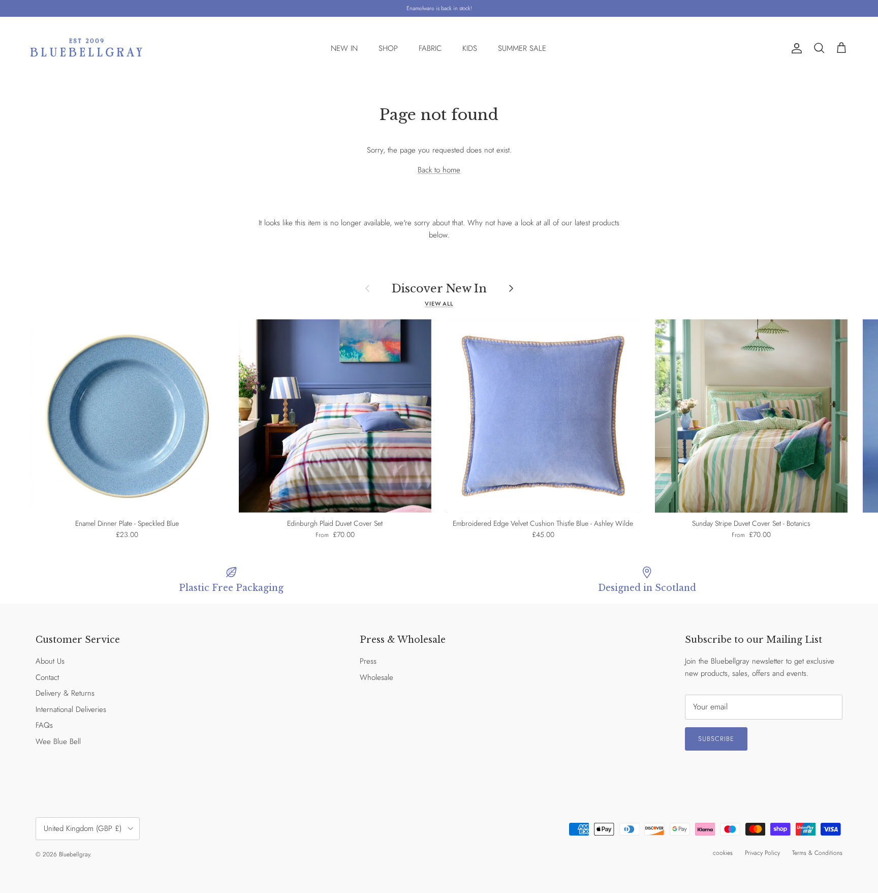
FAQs (44, 725)
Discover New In (439, 288)
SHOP (388, 48)
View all (439, 304)
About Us (50, 661)
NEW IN (344, 48)
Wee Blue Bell (58, 741)
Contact (47, 677)
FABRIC (430, 48)
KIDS (469, 48)
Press (368, 661)
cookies (723, 852)
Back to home (439, 169)
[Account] (795, 48)
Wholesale (376, 677)
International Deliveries (71, 709)
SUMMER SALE (522, 48)
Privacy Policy (762, 852)
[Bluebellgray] (86, 48)
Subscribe (716, 738)
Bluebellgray (74, 854)
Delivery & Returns (65, 693)
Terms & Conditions (817, 852)
